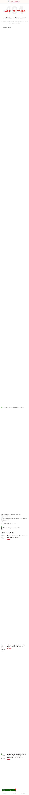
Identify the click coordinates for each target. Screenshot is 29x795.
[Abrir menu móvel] (1, 1)
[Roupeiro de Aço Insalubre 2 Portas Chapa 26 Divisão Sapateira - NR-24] (3, 697)
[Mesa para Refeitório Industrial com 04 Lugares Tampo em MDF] (3, 588)
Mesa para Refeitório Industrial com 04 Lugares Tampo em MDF (17, 536)
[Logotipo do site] (14, 2)
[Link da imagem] (14, 460)
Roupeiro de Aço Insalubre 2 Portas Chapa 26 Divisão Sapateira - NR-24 (16, 645)
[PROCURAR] (26, 27)
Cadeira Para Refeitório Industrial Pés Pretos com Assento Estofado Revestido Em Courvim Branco (16, 756)
